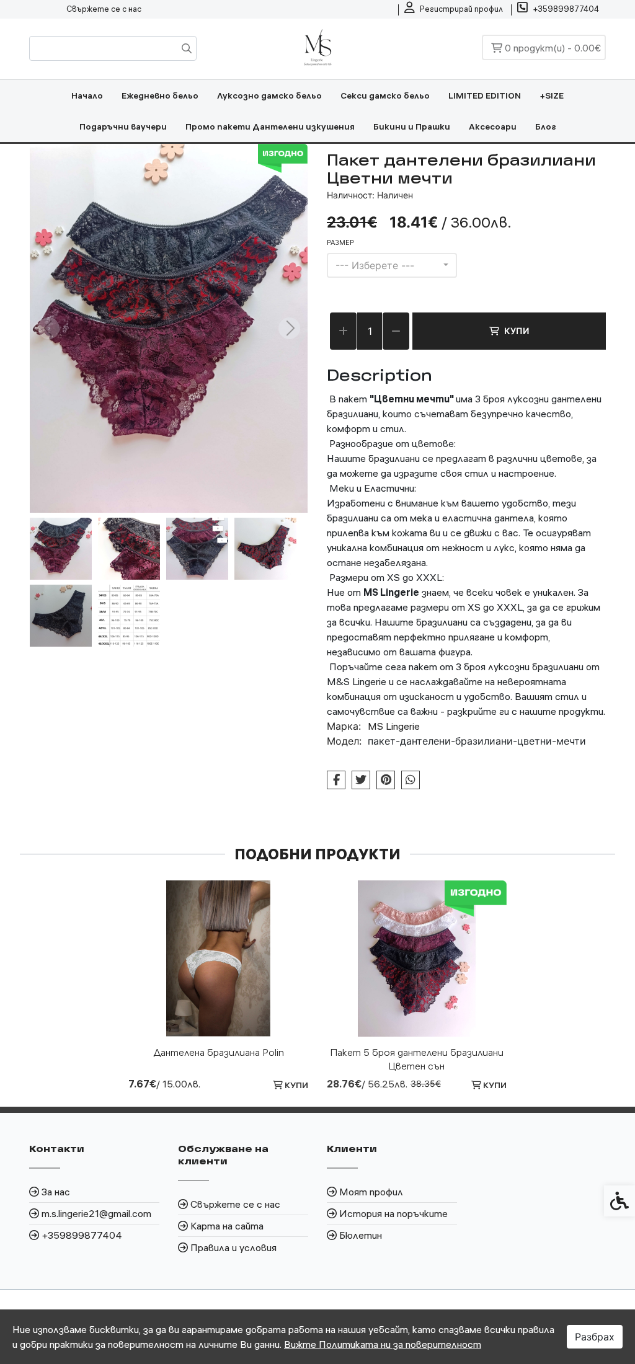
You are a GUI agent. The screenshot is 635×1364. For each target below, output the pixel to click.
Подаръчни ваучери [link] (123, 126)
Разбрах (595, 1337)
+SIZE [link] (552, 95)
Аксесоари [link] (493, 126)
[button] (61, 549)
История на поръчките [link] (393, 1213)
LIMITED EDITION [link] (484, 95)
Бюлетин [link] (360, 1235)
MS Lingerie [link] (394, 726)
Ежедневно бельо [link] (160, 95)
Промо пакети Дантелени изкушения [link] (270, 126)
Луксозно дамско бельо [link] (269, 95)
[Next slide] (289, 328)
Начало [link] (87, 95)
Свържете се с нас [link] (103, 9)
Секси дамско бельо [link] (385, 95)
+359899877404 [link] (82, 1235)
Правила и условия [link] (233, 1247)
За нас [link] (56, 1191)
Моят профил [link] (371, 1191)
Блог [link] (545, 126)
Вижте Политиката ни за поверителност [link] (382, 1344)
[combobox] (392, 265)
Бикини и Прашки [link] (411, 126)
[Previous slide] (48, 328)
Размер (340, 242)
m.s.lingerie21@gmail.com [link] (96, 1213)
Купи (516, 331)
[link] (453, 9)
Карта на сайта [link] (227, 1226)
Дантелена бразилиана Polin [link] (218, 1052)
